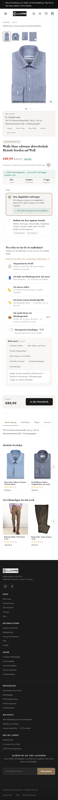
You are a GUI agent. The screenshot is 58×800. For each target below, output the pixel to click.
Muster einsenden (10, 670)
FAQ (4, 640)
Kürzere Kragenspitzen (18, 351)
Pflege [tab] (36, 422)
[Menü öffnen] (5, 13)
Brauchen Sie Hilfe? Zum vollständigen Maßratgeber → (27, 258)
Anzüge (6, 612)
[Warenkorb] (52, 13)
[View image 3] (24, 37)
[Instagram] (5, 586)
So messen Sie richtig (11, 744)
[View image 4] (33, 37)
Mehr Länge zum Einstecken (20, 356)
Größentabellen (9, 674)
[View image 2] (15, 37)
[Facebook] (12, 586)
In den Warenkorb (39, 401)
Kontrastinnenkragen (36, 361)
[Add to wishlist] (48, 165)
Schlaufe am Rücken (17, 361)
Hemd (14, 22)
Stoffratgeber (8, 695)
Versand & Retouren (11, 636)
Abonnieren (46, 771)
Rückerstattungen (29, 795)
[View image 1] (7, 37)
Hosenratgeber (8, 661)
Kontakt (5, 645)
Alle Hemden (8, 607)
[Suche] (34, 13)
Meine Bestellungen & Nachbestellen (17, 719)
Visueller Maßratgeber (11, 657)
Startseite (6, 22)
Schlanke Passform (16, 345)
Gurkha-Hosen (8, 603)
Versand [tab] (47, 422)
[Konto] (40, 13)
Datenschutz (7, 795)
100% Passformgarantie (12, 748)
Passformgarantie (9, 703)
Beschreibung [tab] (10, 422)
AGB (17, 795)
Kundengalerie (8, 707)
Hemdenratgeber (9, 665)
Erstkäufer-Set (8, 739)
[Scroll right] (53, 466)
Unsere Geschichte (10, 628)
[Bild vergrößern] (50, 102)
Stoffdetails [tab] (25, 422)
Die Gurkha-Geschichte (12, 690)
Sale (4, 616)
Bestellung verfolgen (11, 723)
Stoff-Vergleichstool (10, 699)
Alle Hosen (7, 599)
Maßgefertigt (8, 632)
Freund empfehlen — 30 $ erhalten (17, 728)
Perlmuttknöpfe (15, 366)
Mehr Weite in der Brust (36, 345)
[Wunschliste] (46, 13)
